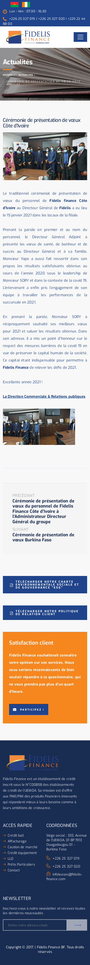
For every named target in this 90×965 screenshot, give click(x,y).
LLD (10, 858)
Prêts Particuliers (21, 864)
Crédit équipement (22, 853)
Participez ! (32, 710)
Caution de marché (22, 847)
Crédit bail (16, 835)
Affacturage (17, 841)
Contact (14, 870)
